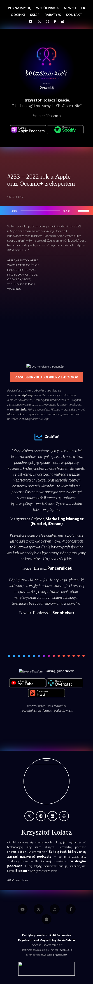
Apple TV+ (22, 260)
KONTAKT (74, 15)
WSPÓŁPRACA (47, 8)
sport (26, 279)
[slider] (84, 210)
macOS (32, 274)
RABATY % (53, 15)
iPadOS (12, 269)
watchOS (14, 288)
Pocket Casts (44, 706)
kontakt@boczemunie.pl (34, 419)
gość (30, 265)
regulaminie (18, 409)
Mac (32, 269)
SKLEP (35, 15)
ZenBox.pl (66, 949)
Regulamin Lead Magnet (34, 940)
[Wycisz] (74, 210)
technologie (17, 284)
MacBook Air (16, 274)
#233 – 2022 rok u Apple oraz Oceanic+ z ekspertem (41, 180)
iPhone (23, 269)
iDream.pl (54, 115)
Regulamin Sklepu (63, 940)
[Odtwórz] (6, 210)
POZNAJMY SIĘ (19, 8)
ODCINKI (18, 15)
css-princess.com (58, 954)
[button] (9, 656)
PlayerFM (60, 706)
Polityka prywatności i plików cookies (46, 935)
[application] (46, 210)
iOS (37, 265)
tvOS (31, 284)
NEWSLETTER (74, 8)
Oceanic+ (14, 279)
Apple (11, 260)
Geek (21, 265)
